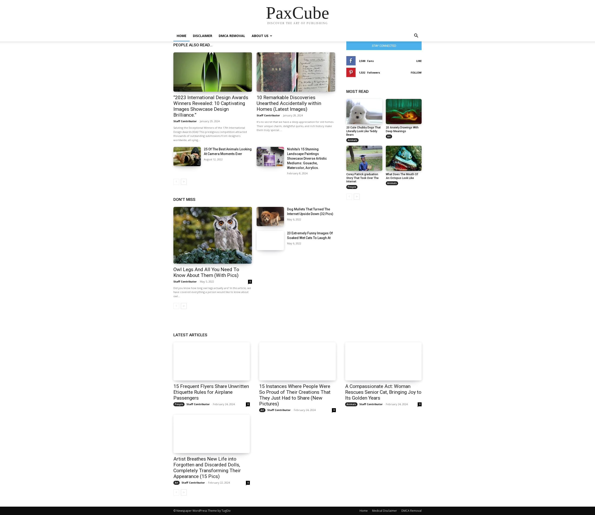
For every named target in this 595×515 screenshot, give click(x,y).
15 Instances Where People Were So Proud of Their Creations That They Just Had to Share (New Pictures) (295, 395)
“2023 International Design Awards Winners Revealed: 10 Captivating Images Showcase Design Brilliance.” (210, 106)
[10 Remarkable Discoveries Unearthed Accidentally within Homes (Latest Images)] (296, 72)
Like (419, 61)
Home (181, 36)
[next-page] (184, 182)
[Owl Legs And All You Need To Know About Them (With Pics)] (212, 235)
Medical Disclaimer (384, 511)
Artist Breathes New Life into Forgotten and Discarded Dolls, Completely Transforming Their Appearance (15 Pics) (207, 467)
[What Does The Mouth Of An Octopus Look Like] (404, 158)
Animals (352, 140)
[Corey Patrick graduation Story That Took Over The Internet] (364, 158)
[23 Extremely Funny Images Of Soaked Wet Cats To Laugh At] (270, 240)
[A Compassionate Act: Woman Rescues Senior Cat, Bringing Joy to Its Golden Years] (383, 361)
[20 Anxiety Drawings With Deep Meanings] (404, 111)
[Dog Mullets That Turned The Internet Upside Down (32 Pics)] (270, 216)
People (352, 186)
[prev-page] (176, 182)
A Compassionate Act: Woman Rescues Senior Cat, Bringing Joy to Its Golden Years (383, 392)
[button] (416, 36)
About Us (260, 36)
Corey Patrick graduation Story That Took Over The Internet (362, 178)
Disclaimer (202, 36)
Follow (416, 72)
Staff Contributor (185, 121)
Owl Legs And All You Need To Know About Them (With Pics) (206, 272)
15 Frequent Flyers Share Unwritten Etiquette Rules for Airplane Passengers (211, 392)
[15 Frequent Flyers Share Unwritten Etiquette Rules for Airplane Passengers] (211, 361)
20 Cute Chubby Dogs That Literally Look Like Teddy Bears (363, 131)
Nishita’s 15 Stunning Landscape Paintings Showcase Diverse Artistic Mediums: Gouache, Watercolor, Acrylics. (307, 158)
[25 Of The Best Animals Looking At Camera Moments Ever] (187, 156)
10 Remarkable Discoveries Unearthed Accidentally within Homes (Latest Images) (289, 103)
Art (389, 136)
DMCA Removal (232, 36)
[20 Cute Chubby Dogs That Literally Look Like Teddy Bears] (364, 111)
